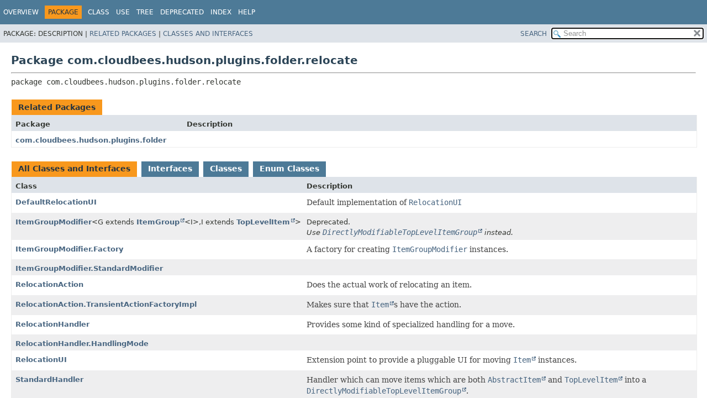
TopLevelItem (263, 222)
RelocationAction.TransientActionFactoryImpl (106, 304)
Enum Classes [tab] (289, 168)
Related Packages (122, 34)
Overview (21, 12)
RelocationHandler (52, 324)
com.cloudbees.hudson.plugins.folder (90, 140)
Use (123, 12)
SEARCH (533, 34)
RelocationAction (49, 284)
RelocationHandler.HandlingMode (82, 343)
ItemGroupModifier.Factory (69, 249)
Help (246, 12)
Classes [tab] (226, 168)
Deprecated (182, 12)
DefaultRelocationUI (56, 202)
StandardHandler (49, 379)
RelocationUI (41, 359)
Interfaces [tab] (170, 168)
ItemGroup (158, 222)
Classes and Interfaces (208, 34)
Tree (145, 12)
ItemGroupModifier (53, 222)
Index (220, 12)
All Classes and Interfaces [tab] (74, 168)
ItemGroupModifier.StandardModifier (89, 268)
